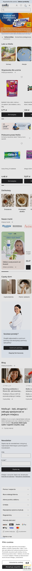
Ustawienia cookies (16, 562)
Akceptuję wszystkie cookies (16, 567)
